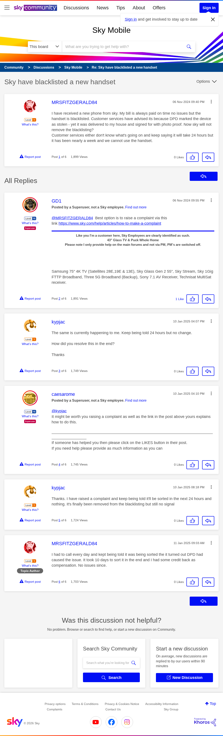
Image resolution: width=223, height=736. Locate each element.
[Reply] (208, 157)
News (103, 7)
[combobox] (122, 46)
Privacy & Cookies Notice (122, 704)
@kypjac (59, 411)
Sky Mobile (111, 30)
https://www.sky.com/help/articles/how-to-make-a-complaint (110, 223)
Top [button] (213, 703)
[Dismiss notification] (212, 19)
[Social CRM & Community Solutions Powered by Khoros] (205, 722)
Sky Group (171, 709)
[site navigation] (7, 7)
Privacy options (55, 704)
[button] (211, 102)
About (139, 7)
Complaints (54, 709)
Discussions (76, 7)
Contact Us (113, 709)
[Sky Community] (35, 8)
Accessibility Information (161, 704)
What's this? (30, 124)
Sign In (209, 8)
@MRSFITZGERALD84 (72, 218)
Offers (159, 7)
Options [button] (203, 81)
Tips (120, 7)
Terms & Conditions (85, 704)
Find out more (136, 207)
